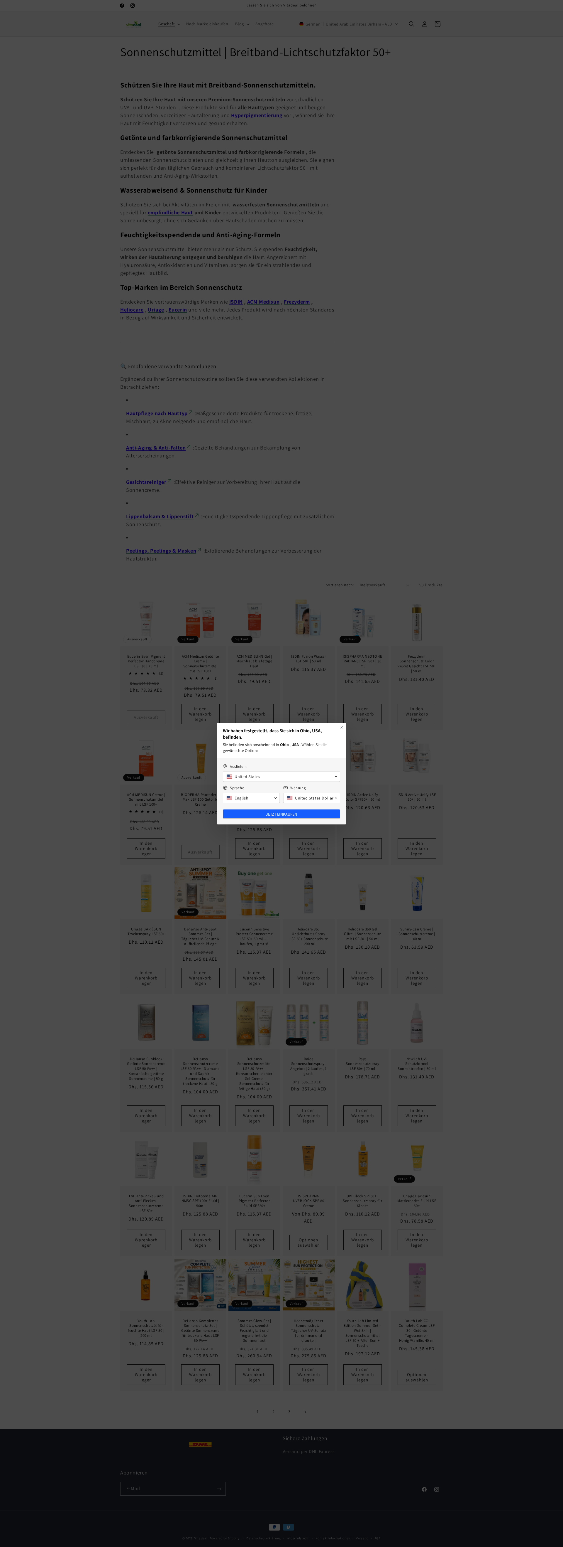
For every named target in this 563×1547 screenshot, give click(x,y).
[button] (281, 776)
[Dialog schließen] (341, 727)
